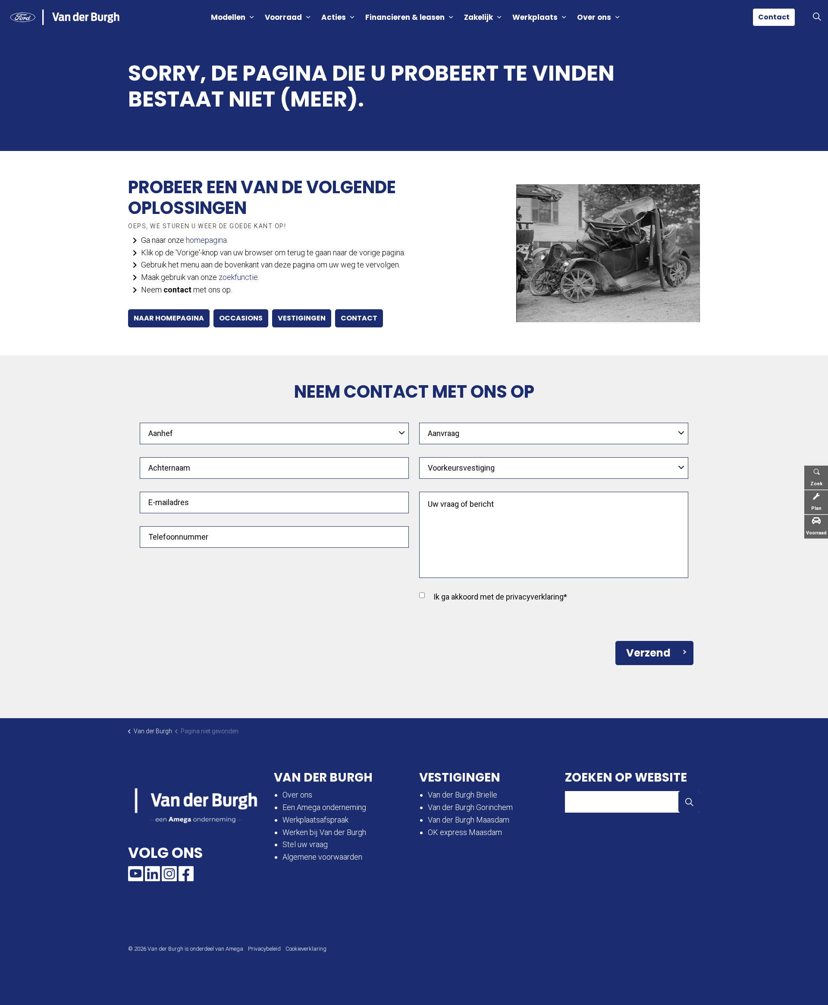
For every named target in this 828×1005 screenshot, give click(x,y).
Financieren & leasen (405, 17)
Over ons (594, 17)
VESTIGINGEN (302, 318)
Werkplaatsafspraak (315, 819)
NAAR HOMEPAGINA (169, 318)
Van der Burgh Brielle (462, 794)
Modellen (228, 17)
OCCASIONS (241, 318)
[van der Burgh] (65, 17)
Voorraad (283, 17)
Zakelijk (478, 17)
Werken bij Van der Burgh (324, 832)
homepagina (206, 240)
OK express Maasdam (465, 832)
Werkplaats (535, 17)
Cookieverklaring (305, 948)
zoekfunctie (238, 277)
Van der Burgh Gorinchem (470, 807)
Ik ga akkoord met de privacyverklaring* (500, 596)
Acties (333, 17)
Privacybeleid (264, 948)
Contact (774, 17)
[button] (608, 253)
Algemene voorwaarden (322, 856)
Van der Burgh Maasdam (468, 819)
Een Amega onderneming (325, 807)
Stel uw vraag (305, 844)
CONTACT (359, 318)
